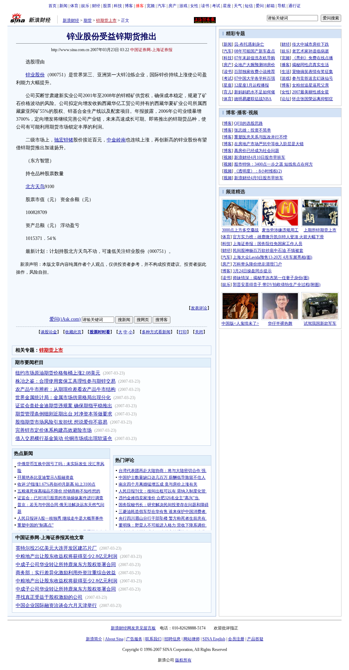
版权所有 (183, 660)
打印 (183, 332)
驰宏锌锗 (63, 139)
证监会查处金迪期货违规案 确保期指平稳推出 (63, 405)
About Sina (114, 639)
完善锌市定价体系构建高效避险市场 (53, 430)
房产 (172, 5)
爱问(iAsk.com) (65, 319)
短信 (249, 5)
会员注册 (236, 639)
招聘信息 (172, 639)
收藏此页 (73, 332)
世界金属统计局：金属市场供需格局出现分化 (63, 397)
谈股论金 (49, 332)
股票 (107, 5)
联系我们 (153, 639)
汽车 (161, 5)
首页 (52, 5)
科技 (118, 5)
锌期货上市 (106, 20)
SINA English (213, 639)
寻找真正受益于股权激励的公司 (49, 597)
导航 (281, 5)
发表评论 (199, 308)
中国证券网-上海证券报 (151, 49)
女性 (194, 5)
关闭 (199, 332)
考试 (216, 5)
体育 (74, 5)
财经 (96, 5)
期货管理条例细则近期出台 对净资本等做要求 (63, 413)
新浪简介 (94, 639)
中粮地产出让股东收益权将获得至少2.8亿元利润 (66, 556)
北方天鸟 (35, 186)
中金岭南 (116, 139)
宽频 (151, 5)
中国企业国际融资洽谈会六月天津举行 (56, 605)
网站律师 (191, 639)
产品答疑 (255, 639)
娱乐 (85, 5)
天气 (238, 5)
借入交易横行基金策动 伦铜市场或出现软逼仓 (63, 438)
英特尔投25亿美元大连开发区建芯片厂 (56, 548)
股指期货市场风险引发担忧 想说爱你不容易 (61, 422)
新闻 (63, 5)
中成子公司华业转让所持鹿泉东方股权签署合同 (66, 564)
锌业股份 (35, 74)
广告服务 (134, 639)
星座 (227, 5)
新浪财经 (71, 20)
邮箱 (271, 5)
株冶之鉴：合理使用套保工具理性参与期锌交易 (65, 381)
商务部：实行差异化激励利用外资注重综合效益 (66, 572)
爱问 (260, 5)
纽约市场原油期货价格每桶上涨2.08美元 (57, 373)
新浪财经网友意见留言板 (133, 628)
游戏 (183, 5)
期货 (88, 20)
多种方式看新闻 (156, 332)
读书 (205, 5)
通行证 (294, 5)
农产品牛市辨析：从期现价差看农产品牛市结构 (65, 389)
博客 (129, 5)
